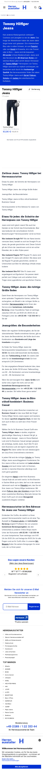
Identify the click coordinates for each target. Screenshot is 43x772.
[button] (35, 7)
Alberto (7, 666)
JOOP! (7, 689)
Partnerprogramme (11, 654)
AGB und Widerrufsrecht (13, 640)
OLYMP (7, 706)
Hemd (12, 49)
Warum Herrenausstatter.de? (14, 637)
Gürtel (26, 75)
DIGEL (7, 680)
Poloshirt (34, 46)
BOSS (7, 672)
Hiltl (6, 686)
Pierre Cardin (9, 712)
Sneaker (5, 466)
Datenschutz (9, 643)
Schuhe (6, 78)
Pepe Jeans (9, 709)
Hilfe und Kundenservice (13, 634)
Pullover (33, 75)
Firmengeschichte (11, 646)
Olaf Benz (8, 704)
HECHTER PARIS (10, 683)
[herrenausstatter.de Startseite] (17, 7)
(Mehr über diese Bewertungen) (21, 563)
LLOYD (7, 692)
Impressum (9, 649)
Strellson (8, 715)
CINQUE (8, 678)
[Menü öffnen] (4, 7)
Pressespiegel (10, 657)
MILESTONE (9, 695)
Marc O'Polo (9, 698)
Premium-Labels (17, 521)
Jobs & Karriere (10, 651)
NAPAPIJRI (8, 701)
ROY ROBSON (9, 718)
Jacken (16, 78)
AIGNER (7, 669)
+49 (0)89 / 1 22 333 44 (31, 1)
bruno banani (9, 675)
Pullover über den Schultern (18, 491)
